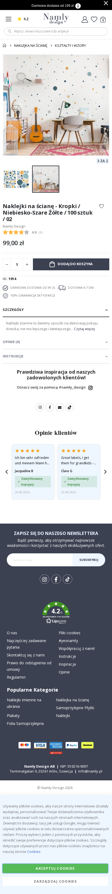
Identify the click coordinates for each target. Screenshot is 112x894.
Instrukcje (67, 656)
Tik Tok (67, 583)
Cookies (34, 851)
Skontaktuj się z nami (26, 655)
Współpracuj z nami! (77, 648)
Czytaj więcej (84, 328)
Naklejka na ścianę (30, 45)
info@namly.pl (90, 771)
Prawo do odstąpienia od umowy (29, 666)
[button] (104, 147)
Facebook (49, 407)
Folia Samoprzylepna (25, 723)
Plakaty (13, 715)
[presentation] (6, 471)
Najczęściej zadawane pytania (26, 644)
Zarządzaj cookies (55, 881)
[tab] (56, 310)
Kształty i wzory (70, 45)
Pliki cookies (69, 632)
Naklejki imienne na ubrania (24, 703)
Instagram (90, 387)
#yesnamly (68, 640)
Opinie (64, 672)
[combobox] (56, 31)
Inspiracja (67, 664)
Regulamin (16, 677)
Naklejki (63, 715)
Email (59, 407)
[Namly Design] (56, 19)
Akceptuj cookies (55, 868)
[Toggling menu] (9, 19)
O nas (12, 632)
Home (5, 45)
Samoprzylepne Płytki (75, 707)
